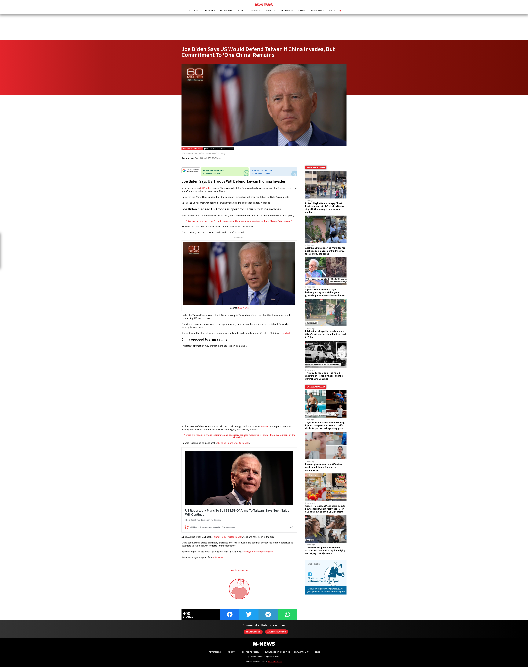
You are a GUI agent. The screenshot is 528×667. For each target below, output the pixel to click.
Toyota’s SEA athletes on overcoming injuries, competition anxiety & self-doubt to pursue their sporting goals (325, 425)
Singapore (208, 10)
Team (317, 652)
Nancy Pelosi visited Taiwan (228, 536)
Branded (302, 10)
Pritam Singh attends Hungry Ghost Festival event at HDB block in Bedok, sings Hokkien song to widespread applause (325, 207)
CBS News (243, 307)
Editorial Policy (250, 652)
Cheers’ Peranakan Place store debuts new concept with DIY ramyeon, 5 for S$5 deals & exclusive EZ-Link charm (325, 508)
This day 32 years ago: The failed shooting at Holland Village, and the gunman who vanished (324, 375)
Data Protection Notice (277, 652)
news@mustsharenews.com (258, 551)
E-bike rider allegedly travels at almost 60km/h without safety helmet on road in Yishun (325, 334)
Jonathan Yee (191, 158)
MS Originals (316, 10)
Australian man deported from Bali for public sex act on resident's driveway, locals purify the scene (325, 250)
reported (285, 333)
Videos (332, 10)
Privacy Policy (301, 652)
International (226, 10)
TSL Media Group (275, 661)
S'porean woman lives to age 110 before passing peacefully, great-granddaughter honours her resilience (325, 292)
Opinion (254, 10)
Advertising (215, 652)
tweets (264, 426)
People (241, 10)
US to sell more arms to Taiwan (233, 442)
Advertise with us (276, 632)
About (231, 652)
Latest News (193, 10)
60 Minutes (205, 188)
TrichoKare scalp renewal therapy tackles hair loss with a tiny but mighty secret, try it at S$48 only (325, 550)
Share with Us (253, 632)
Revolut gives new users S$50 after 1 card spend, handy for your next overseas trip (324, 467)
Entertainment (286, 10)
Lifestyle (269, 10)
